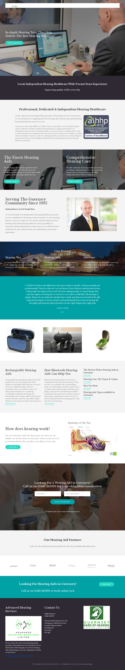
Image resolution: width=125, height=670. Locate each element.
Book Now (106, 584)
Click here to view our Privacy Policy (19, 656)
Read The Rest (10, 403)
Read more (87, 375)
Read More (13, 447)
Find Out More (12, 181)
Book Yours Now (14, 43)
